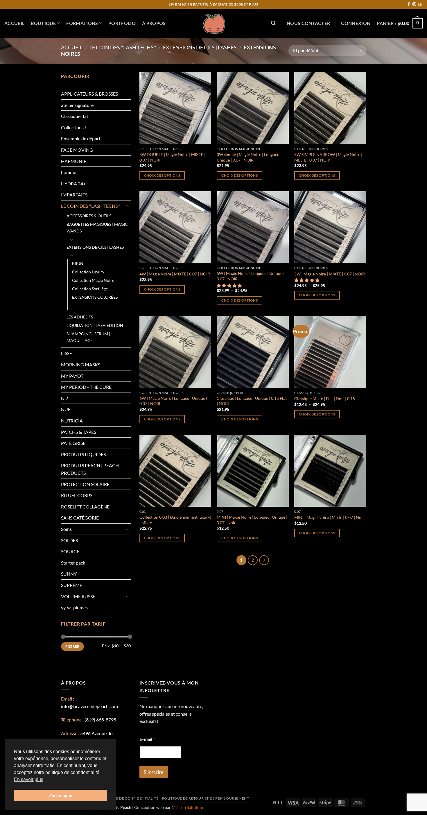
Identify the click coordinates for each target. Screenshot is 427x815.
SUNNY (69, 573)
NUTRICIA (72, 420)
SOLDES (69, 540)
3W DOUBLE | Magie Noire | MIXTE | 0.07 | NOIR (172, 157)
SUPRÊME (71, 585)
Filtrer (72, 646)
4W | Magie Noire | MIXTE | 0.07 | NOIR (174, 273)
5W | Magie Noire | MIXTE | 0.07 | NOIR (329, 273)
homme (68, 172)
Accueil (14, 23)
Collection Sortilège (90, 288)
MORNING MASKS (80, 364)
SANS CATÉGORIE (80, 517)
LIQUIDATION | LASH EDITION (95, 325)
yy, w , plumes (74, 607)
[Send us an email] (419, 4)
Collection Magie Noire (93, 280)
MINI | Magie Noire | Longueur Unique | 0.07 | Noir (252, 520)
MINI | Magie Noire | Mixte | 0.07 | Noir (329, 517)
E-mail (147, 739)
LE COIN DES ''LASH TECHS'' (122, 47)
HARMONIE (73, 161)
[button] (273, 23)
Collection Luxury (88, 271)
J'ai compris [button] (60, 795)
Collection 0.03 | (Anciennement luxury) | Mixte (175, 520)
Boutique (43, 23)
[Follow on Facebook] (408, 4)
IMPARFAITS (74, 194)
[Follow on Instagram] (414, 4)
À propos (154, 23)
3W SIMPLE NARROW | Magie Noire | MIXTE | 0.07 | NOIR (328, 157)
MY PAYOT (72, 376)
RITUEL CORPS (76, 495)
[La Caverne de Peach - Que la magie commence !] (213, 23)
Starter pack (73, 562)
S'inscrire (154, 772)
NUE (66, 409)
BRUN (77, 263)
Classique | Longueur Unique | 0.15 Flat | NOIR (252, 401)
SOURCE (70, 551)
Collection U (73, 127)
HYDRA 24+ (73, 183)
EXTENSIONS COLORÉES (95, 297)
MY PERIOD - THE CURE (86, 387)
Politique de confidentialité (128, 798)
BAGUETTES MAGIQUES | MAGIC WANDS (97, 227)
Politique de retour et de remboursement (205, 798)
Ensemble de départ (81, 138)
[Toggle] (127, 206)
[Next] (264, 560)
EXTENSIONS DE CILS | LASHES (200, 47)
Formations (82, 23)
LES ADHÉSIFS (80, 316)
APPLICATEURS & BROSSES (89, 93)
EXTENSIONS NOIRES (92, 305)
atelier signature (77, 105)
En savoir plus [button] (28, 779)
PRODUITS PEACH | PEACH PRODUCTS (90, 469)
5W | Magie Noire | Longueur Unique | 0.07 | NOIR (250, 276)
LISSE (66, 353)
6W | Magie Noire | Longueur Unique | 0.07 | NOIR (173, 401)
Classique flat (74, 116)
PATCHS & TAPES (78, 432)
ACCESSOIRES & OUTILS (89, 215)
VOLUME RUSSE (78, 596)
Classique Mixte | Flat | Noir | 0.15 (324, 398)
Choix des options (162, 175)
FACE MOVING (77, 150)
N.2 (64, 398)
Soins (66, 529)
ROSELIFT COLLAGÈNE (85, 506)
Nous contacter (308, 23)
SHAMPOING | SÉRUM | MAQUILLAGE (88, 337)
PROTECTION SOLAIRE (85, 484)
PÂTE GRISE (73, 443)
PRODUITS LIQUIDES (83, 454)
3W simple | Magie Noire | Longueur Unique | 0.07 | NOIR (249, 157)
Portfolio (122, 23)
